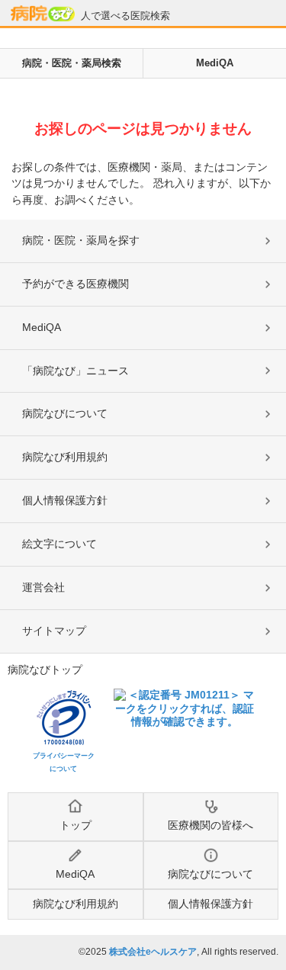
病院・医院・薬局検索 (71, 63)
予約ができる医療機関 (75, 284)
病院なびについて (65, 413)
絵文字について (59, 544)
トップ (75, 825)
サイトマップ (54, 631)
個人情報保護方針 (65, 500)
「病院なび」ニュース (75, 371)
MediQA (214, 63)
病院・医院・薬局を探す (81, 240)
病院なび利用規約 (65, 457)
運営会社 (43, 587)
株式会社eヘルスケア (153, 951)
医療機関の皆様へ (210, 825)
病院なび (43, 13)
